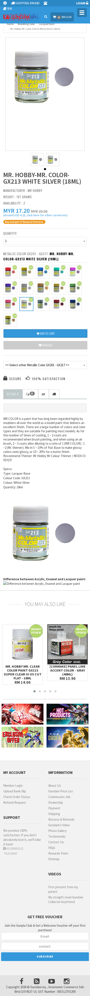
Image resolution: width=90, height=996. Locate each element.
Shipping (54, 814)
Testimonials (57, 836)
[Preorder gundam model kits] (67, 737)
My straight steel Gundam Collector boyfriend (65, 899)
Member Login (13, 785)
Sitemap (53, 859)
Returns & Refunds (61, 819)
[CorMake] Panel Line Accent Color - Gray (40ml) (68, 670)
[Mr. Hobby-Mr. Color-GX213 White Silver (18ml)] (45, 77)
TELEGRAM (10, 853)
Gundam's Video (59, 825)
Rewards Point (58, 853)
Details (13, 393)
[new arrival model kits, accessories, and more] (22, 714)
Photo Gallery (57, 831)
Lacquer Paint (46, 24)
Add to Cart (47, 333)
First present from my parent (63, 889)
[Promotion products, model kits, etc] (22, 737)
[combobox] (45, 241)
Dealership (55, 802)
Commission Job (59, 797)
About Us (54, 785)
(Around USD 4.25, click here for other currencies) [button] (35, 215)
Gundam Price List (60, 791)
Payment (54, 808)
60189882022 (14, 848)
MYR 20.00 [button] (39, 211)
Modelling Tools (26, 24)
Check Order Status (16, 797)
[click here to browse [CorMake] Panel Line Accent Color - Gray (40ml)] (67, 644)
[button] (16, 210)
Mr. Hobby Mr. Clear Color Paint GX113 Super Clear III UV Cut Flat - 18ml (23, 672)
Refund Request (14, 802)
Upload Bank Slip (14, 791)
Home (10, 24)
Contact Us (56, 842)
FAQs (51, 848)
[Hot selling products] (67, 714)
